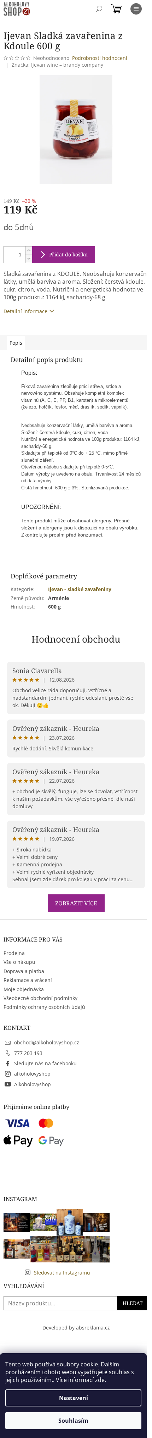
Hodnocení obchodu (76, 639)
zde (100, 1380)
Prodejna (14, 953)
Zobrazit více (76, 903)
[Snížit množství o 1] (28, 259)
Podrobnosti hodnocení (99, 58)
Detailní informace (25, 311)
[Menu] (136, 9)
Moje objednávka (24, 989)
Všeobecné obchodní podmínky (40, 998)
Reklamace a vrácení (28, 980)
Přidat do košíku (68, 254)
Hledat (133, 1303)
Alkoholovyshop (32, 1084)
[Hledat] (99, 9)
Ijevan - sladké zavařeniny (79, 589)
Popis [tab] (16, 342)
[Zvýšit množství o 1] (28, 250)
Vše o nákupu (19, 962)
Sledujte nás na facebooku (45, 1063)
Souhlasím (73, 1421)
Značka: (57, 64)
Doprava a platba (24, 971)
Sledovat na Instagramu (62, 1272)
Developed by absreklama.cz (76, 1327)
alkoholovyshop (32, 1073)
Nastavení (73, 1398)
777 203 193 (28, 1053)
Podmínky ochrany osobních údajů (44, 1007)
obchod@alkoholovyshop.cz (46, 1042)
